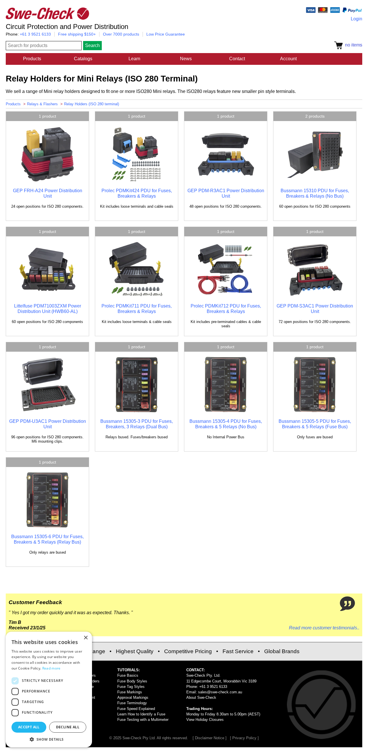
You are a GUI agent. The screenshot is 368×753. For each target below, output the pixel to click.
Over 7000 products (121, 34)
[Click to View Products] (47, 181)
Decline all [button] (67, 727)
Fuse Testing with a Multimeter (142, 719)
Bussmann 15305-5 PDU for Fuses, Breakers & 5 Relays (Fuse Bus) (315, 424)
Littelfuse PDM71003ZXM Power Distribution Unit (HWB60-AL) (47, 308)
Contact (237, 58)
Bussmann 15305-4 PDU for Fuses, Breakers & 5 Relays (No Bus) (225, 424)
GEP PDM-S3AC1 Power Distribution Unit (315, 308)
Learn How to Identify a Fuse (141, 714)
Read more (51, 668)
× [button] (85, 638)
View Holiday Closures (205, 719)
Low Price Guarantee (165, 34)
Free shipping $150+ (77, 34)
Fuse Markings (129, 692)
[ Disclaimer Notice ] (210, 738)
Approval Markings (132, 697)
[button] (49, 739)
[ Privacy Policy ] (244, 738)
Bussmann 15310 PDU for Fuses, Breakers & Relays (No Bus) (315, 193)
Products (32, 58)
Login (356, 18)
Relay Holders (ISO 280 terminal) (91, 104)
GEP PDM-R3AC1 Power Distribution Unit (225, 193)
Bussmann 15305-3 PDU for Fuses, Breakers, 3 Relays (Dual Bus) (136, 424)
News (186, 58)
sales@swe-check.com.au (220, 692)
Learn (134, 58)
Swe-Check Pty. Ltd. (203, 675)
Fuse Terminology (132, 703)
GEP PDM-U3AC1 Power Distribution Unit (47, 424)
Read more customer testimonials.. (324, 627)
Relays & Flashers (42, 104)
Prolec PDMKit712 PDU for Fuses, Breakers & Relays (226, 308)
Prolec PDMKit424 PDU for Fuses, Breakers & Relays (136, 193)
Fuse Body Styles (132, 681)
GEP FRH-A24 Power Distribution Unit (47, 193)
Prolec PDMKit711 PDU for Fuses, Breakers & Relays (136, 308)
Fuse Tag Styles (131, 686)
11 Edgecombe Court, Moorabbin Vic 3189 (221, 681)
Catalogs (83, 58)
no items (352, 44)
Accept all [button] (29, 727)
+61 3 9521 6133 (35, 34)
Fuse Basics (127, 675)
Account (288, 58)
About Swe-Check (201, 697)
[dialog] (49, 689)
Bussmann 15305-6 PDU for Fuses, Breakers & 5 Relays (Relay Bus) (47, 539)
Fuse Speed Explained (136, 709)
